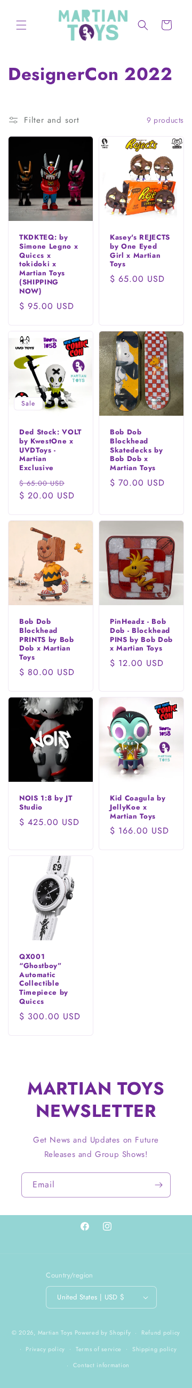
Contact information (101, 1365)
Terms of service (99, 1349)
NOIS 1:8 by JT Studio (45, 803)
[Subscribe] (158, 1184)
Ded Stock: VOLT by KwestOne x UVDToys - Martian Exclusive (50, 450)
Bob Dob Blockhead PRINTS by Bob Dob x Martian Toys (46, 639)
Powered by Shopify (103, 1332)
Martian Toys (55, 1332)
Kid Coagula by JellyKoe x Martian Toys (137, 807)
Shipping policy (154, 1349)
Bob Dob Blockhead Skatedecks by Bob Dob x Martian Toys (136, 450)
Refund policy (160, 1332)
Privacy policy (45, 1349)
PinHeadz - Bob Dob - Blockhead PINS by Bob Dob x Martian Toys (141, 635)
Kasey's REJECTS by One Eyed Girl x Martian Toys (140, 251)
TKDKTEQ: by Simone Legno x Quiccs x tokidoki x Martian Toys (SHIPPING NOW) (48, 264)
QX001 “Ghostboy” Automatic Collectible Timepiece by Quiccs (43, 979)
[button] (21, 25)
